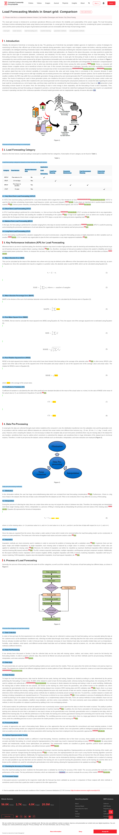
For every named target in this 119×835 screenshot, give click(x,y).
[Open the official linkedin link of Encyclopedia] (25, 816)
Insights (74, 3)
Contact (77, 813)
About (83, 3)
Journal (56, 3)
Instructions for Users (81, 808)
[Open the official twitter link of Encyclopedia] (21, 816)
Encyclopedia (107, 816)
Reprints (65, 3)
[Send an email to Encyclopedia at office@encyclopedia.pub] (16, 816)
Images (47, 3)
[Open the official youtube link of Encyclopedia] (29, 816)
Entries (31, 3)
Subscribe (7, 816)
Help (76, 811)
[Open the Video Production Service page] (111, 812)
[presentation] (49, 261)
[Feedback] (111, 817)
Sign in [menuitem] (97, 3)
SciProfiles (106, 813)
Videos (39, 3)
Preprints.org (107, 808)
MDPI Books (107, 806)
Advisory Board (79, 806)
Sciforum (106, 803)
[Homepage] (6, 3)
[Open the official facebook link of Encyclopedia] (33, 816)
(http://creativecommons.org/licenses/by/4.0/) (85, 790)
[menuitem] (104, 3)
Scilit (104, 811)
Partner (77, 816)
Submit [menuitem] (111, 3)
